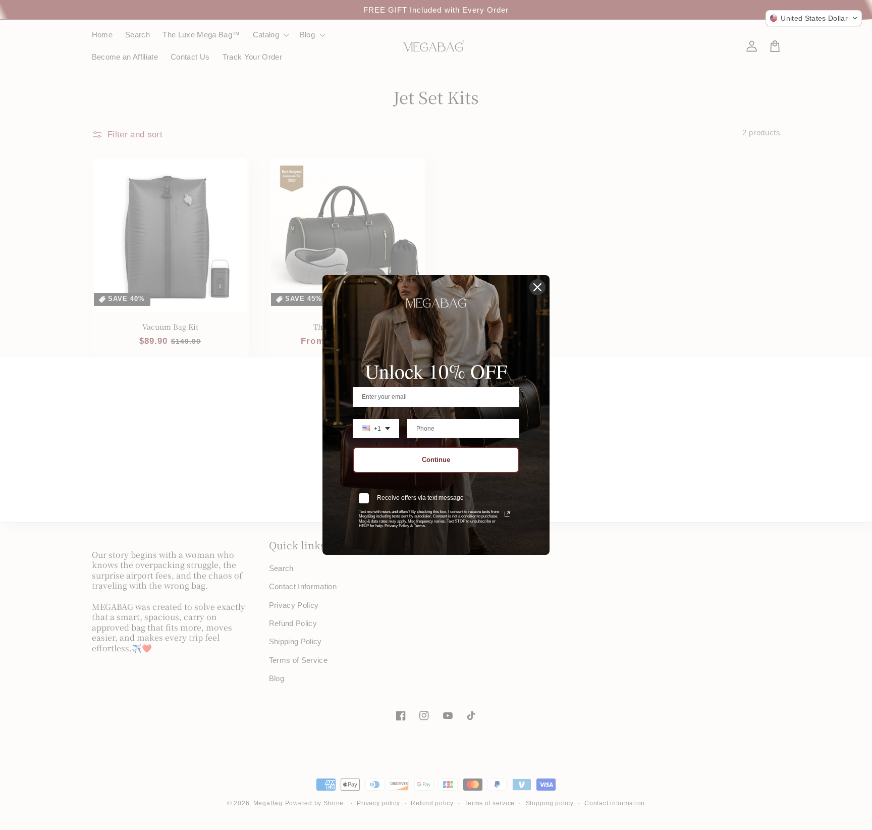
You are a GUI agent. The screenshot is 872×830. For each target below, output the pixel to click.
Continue (436, 459)
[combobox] (376, 428)
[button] (814, 18)
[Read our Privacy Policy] (507, 514)
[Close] (537, 287)
